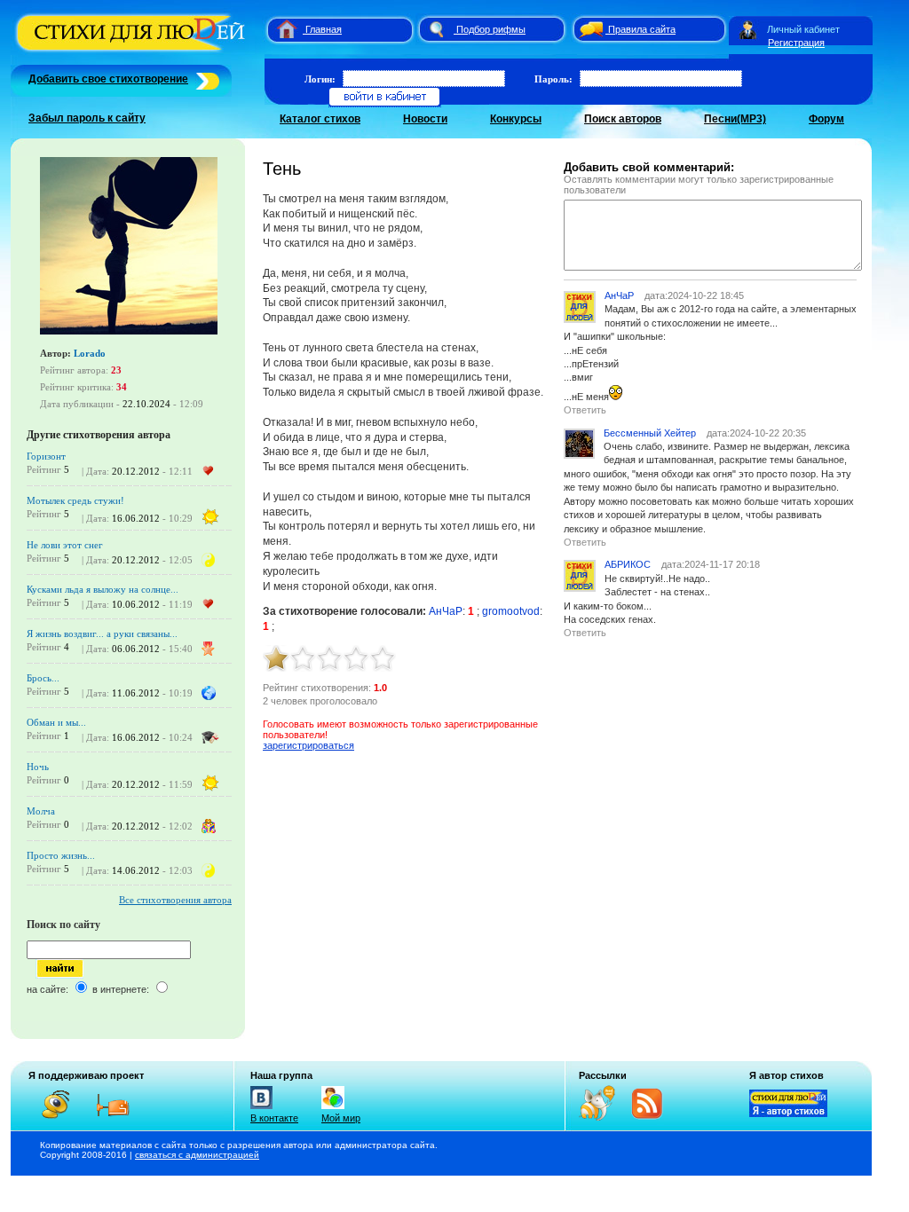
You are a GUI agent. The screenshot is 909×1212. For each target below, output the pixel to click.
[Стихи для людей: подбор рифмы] (435, 29)
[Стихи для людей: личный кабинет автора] (748, 29)
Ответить (585, 410)
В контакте (274, 1118)
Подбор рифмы (491, 29)
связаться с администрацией (197, 1155)
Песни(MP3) (735, 119)
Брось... (43, 678)
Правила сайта (642, 29)
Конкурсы (515, 119)
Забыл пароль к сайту (87, 118)
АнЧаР (445, 611)
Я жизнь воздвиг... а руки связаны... (102, 633)
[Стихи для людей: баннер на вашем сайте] (788, 1113)
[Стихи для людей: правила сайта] (588, 29)
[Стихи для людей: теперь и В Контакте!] (261, 1109)
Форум (826, 119)
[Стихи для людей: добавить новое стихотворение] (205, 79)
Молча (41, 811)
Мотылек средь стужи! (75, 500)
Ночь (38, 766)
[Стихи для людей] (133, 51)
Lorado (90, 353)
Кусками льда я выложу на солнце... (102, 589)
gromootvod (511, 611)
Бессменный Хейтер (650, 433)
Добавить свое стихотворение (108, 79)
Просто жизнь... (61, 855)
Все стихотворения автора (175, 899)
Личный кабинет (803, 29)
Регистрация (796, 42)
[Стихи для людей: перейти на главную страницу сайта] (280, 29)
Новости (425, 119)
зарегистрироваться (308, 745)
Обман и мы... (56, 722)
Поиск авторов (622, 119)
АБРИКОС (628, 564)
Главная (323, 29)
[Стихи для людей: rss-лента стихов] (603, 1117)
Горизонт (46, 456)
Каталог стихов (320, 119)
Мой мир (340, 1118)
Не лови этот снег (65, 544)
